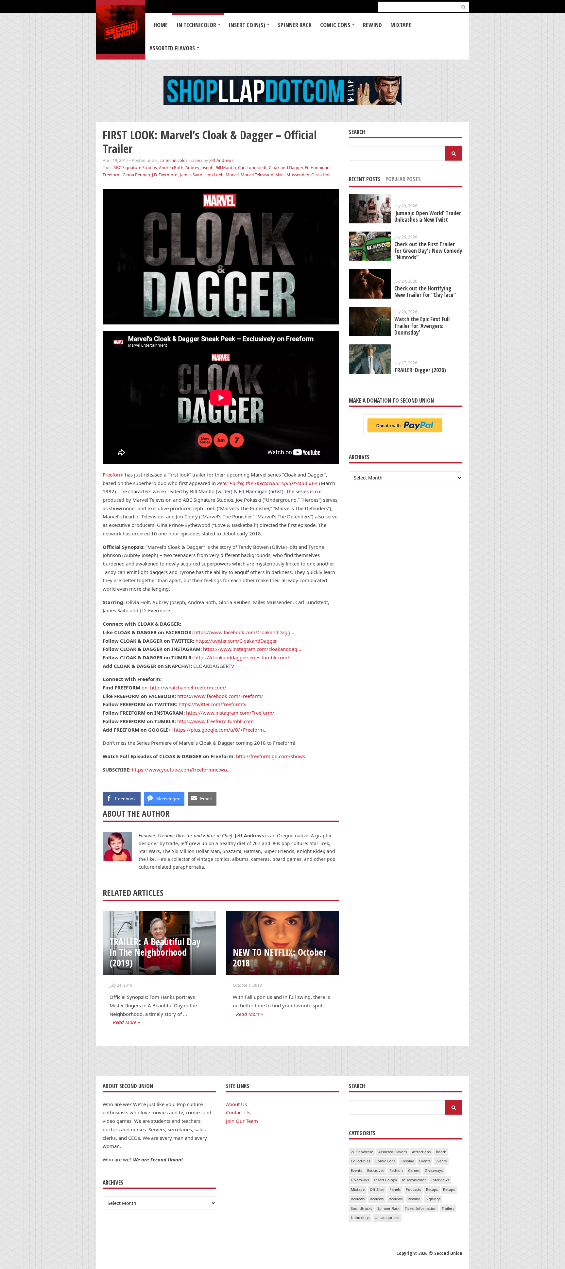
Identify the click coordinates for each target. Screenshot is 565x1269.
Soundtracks (361, 1208)
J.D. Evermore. (165, 175)
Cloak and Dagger (286, 167)
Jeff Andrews (221, 160)
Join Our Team (242, 1121)
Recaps (432, 1189)
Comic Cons (335, 25)
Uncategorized (387, 1217)
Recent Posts (365, 179)
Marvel (232, 175)
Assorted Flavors (172, 48)
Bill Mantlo (225, 167)
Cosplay (407, 1160)
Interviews (440, 1179)
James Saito (191, 175)
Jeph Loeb (214, 175)
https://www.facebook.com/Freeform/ (220, 696)
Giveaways (434, 1170)
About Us (236, 1104)
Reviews (358, 1198)
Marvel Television (257, 175)
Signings (433, 1198)
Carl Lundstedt (252, 167)
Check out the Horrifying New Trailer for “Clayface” (425, 292)
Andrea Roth (171, 167)
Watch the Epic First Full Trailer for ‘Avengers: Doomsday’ (422, 325)
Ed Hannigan (317, 167)
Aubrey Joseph (199, 167)
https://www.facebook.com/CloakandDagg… (244, 632)
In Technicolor (196, 25)
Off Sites (377, 1189)
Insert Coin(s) (247, 25)
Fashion (396, 1170)
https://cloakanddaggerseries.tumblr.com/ (241, 657)
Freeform (112, 175)
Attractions (421, 1151)
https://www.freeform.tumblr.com (215, 721)
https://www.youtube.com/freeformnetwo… (181, 769)
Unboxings (360, 1217)
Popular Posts (403, 179)
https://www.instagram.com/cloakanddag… (252, 649)
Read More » (126, 1022)
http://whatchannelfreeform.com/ (188, 687)
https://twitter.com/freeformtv (213, 704)
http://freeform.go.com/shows (270, 756)
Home (161, 25)
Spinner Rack (295, 25)
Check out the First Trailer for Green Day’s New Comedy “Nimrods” (428, 250)
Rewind (372, 25)
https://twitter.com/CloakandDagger (236, 640)
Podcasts (413, 1189)
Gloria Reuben (136, 175)
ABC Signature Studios (135, 167)
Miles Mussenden (292, 175)
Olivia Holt (321, 175)
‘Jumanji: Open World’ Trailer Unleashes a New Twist (427, 216)
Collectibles (360, 1160)
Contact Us (238, 1112)
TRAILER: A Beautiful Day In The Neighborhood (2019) (155, 952)
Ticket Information (421, 1208)
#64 (268, 483)
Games (413, 1170)
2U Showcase (362, 1151)
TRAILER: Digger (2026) (420, 370)
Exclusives (375, 1170)
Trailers (195, 160)
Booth (441, 1151)
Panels (395, 1189)
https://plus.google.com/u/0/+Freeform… (221, 729)
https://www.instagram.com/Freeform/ (230, 712)
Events (424, 1160)
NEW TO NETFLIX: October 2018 (279, 957)
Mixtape (400, 25)
